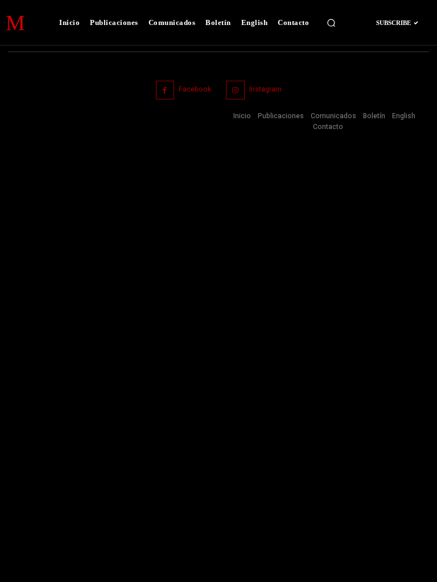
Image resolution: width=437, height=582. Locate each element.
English (403, 116)
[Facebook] (165, 90)
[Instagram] (235, 90)
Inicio (242, 116)
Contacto (328, 127)
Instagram (265, 89)
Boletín (374, 116)
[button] (331, 22)
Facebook (195, 89)
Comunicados (333, 116)
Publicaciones (281, 116)
